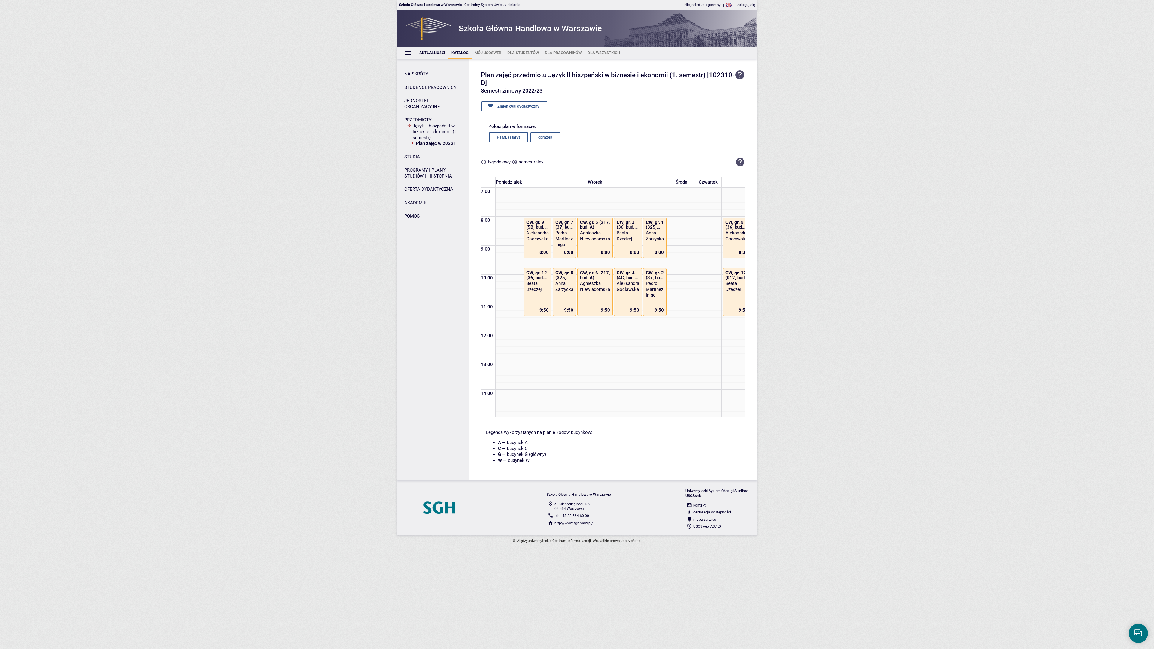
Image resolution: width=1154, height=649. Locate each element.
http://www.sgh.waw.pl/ (573, 523)
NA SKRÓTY (416, 74)
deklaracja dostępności (712, 512)
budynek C (517, 448)
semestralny (531, 162)
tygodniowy (499, 162)
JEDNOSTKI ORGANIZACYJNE (422, 103)
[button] (740, 162)
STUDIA (412, 157)
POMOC (412, 216)
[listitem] (432, 53)
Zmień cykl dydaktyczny (517, 106)
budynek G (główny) (526, 454)
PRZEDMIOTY (418, 120)
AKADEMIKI (416, 203)
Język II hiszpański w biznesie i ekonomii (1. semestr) (435, 131)
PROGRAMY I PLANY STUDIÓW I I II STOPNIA (428, 173)
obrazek (545, 137)
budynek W (519, 460)
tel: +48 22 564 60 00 (571, 516)
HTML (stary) (508, 137)
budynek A (517, 442)
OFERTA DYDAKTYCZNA (428, 189)
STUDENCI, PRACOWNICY (430, 87)
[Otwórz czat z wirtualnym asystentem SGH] (1138, 633)
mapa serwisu (704, 519)
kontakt (699, 505)
